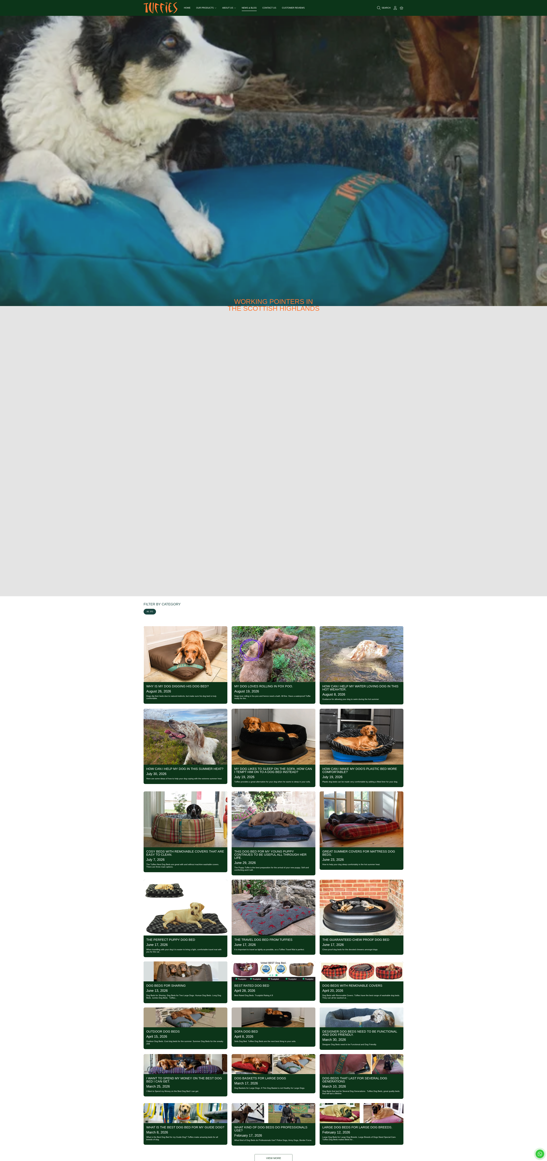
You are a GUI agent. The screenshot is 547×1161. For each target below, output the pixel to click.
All (150, 611)
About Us (228, 8)
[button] (384, 8)
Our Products (205, 8)
